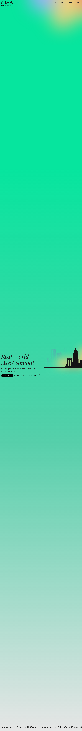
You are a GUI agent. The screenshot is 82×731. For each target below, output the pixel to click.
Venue (62, 2)
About (55, 2)
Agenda (77, 2)
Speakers (69, 2)
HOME (2, 5)
